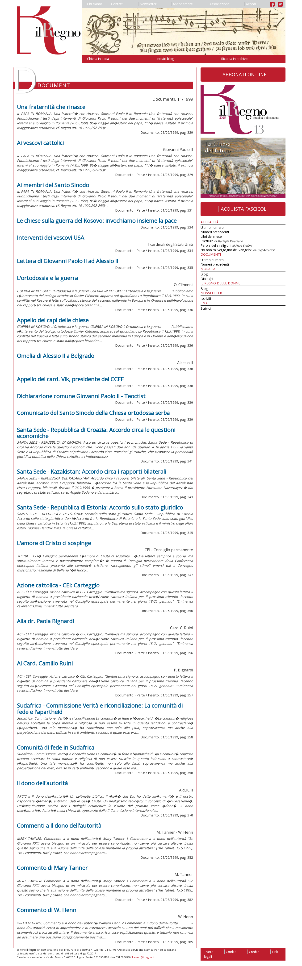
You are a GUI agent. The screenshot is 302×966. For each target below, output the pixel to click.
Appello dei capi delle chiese (53, 320)
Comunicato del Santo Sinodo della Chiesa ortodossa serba (93, 412)
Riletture (222, 241)
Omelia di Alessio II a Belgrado (55, 355)
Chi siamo (94, 4)
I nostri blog (164, 58)
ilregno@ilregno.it (142, 957)
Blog (204, 274)
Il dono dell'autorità (42, 783)
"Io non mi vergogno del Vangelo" (237, 250)
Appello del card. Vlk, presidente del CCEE (70, 379)
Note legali (208, 954)
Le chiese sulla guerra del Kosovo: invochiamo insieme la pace (97, 220)
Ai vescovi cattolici (40, 142)
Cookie (231, 951)
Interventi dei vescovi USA (50, 237)
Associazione (220, 4)
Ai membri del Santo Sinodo (53, 185)
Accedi (251, 4)
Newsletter (148, 4)
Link (275, 951)
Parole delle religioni (226, 245)
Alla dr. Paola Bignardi (45, 621)
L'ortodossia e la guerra (47, 278)
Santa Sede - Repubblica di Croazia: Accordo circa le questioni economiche (96, 433)
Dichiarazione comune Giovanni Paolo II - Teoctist (81, 396)
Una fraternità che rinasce (51, 107)
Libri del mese (211, 236)
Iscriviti (206, 298)
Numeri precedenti (215, 232)
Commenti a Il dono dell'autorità (59, 825)
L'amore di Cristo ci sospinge (54, 543)
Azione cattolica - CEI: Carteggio (58, 585)
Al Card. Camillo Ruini (45, 663)
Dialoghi (207, 278)
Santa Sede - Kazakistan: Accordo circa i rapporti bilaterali (91, 471)
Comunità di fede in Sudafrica (55, 747)
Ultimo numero (212, 227)
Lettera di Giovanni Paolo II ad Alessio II (67, 261)
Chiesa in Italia (98, 58)
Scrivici (206, 308)
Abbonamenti (183, 4)
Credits (254, 951)
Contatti (117, 4)
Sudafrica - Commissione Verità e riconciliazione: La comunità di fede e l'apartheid (100, 708)
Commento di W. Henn (46, 910)
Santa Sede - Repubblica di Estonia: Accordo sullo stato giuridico (100, 507)
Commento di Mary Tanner (52, 867)
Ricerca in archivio (234, 58)
